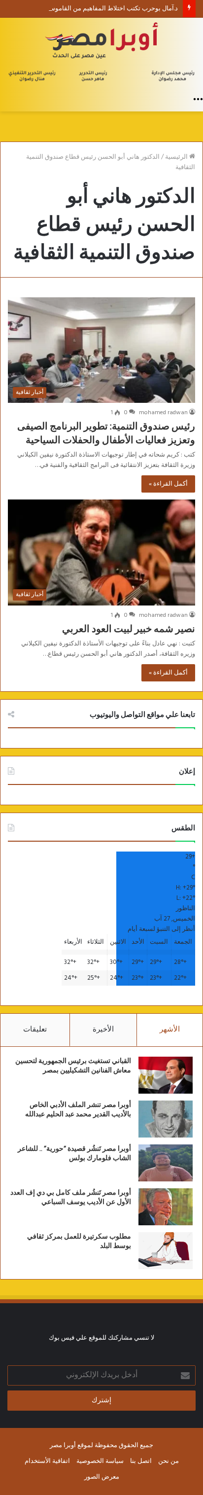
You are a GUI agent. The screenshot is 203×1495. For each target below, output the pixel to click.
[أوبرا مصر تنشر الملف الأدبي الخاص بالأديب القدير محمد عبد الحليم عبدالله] (165, 1119)
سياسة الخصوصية (100, 1461)
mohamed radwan (163, 413)
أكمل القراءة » (168, 484)
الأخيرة (103, 1029)
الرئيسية (177, 157)
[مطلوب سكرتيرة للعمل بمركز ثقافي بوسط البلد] (165, 1250)
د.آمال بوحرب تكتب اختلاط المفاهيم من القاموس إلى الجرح (99, 8)
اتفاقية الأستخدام (47, 1461)
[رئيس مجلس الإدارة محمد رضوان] (101, 53)
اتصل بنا (141, 1461)
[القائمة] (198, 99)
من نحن (168, 1461)
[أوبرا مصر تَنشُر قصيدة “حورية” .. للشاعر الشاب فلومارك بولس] (165, 1162)
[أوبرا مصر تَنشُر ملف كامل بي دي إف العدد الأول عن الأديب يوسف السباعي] (165, 1206)
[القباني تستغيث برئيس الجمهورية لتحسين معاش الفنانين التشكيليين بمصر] (165, 1075)
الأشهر (170, 1029)
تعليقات (35, 1029)
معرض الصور (101, 1477)
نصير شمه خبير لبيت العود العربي (128, 629)
